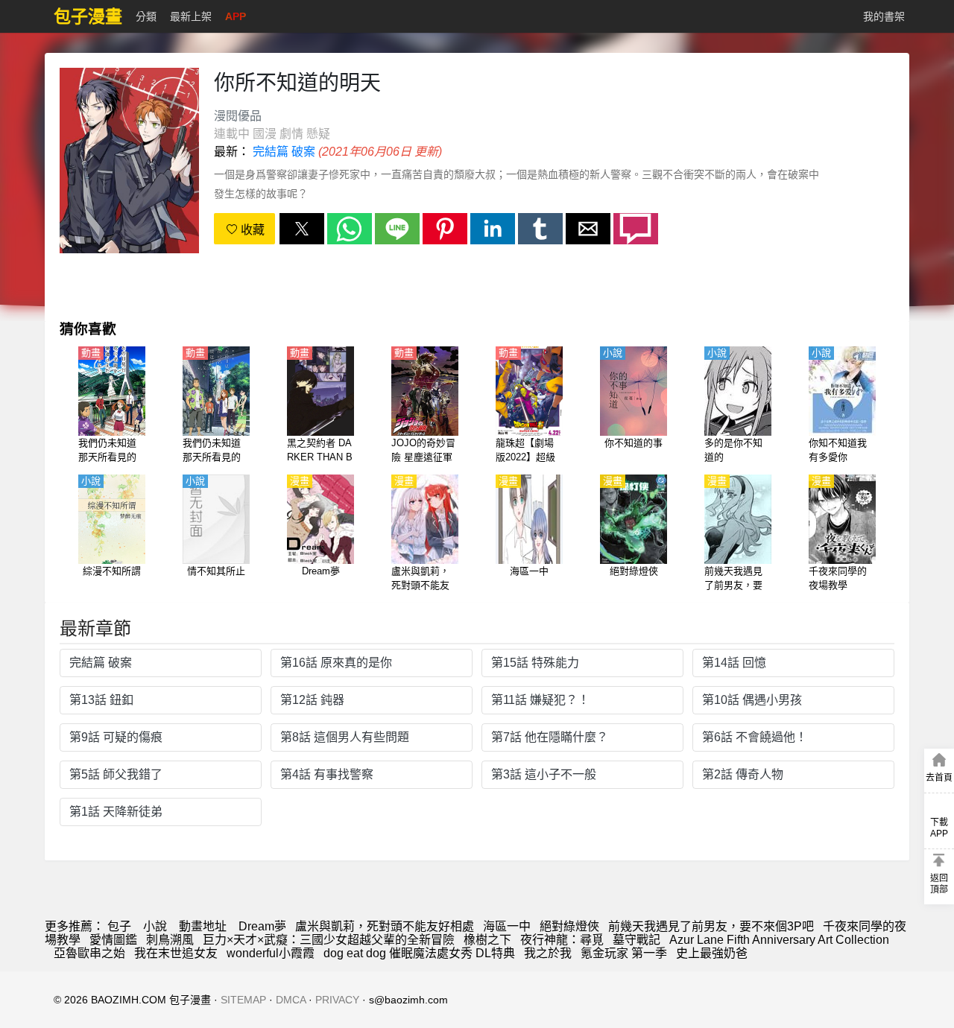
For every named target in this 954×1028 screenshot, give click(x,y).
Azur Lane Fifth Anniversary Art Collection (779, 939)
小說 (155, 926)
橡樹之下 (487, 939)
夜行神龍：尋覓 (562, 939)
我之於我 (548, 953)
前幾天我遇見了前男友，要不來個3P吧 (711, 926)
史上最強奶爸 (712, 953)
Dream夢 (262, 926)
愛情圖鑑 (113, 939)
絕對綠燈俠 (569, 926)
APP (235, 16)
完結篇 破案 (284, 151)
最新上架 (191, 16)
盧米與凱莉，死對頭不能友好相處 (384, 926)
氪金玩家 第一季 (624, 953)
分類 (146, 16)
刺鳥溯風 (170, 939)
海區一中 (507, 926)
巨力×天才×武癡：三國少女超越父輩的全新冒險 (329, 939)
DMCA (291, 1000)
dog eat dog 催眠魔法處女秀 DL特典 (419, 953)
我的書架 (884, 16)
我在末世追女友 (176, 953)
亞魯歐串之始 (89, 953)
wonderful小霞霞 (271, 953)
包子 (119, 926)
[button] (301, 228)
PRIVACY (337, 1000)
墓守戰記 (636, 939)
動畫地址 (203, 926)
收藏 (251, 229)
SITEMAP (243, 1000)
